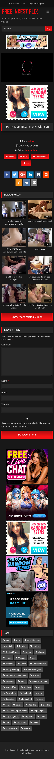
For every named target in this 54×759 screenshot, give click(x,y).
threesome (21, 722)
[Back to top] (45, 750)
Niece (40, 687)
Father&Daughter (34, 669)
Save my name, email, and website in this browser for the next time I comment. (25, 425)
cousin (8, 658)
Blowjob (22, 646)
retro (40, 693)
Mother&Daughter (40, 681)
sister (41, 699)
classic (41, 652)
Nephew (27, 687)
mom (25, 156)
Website (5, 404)
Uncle (35, 722)
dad (34, 658)
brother (36, 646)
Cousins (21, 658)
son (27, 163)
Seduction (10, 699)
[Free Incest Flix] (22, 12)
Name (5, 381)
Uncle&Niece (11, 728)
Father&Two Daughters (16, 675)
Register (40, 4)
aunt (18, 640)
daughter (9, 664)
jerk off (36, 675)
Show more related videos (27, 316)
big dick (9, 646)
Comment (6, 345)
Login (31, 4)
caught (28, 652)
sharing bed (26, 699)
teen (7, 722)
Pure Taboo (11, 693)
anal (7, 640)
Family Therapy (12, 669)
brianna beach (32, 150)
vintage (27, 728)
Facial (23, 664)
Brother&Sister (12, 652)
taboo (42, 716)
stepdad (46, 705)
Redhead (27, 693)
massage (10, 681)
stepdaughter (39, 711)
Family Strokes (39, 664)
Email (4, 392)
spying (18, 705)
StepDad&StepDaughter (16, 711)
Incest (11, 156)
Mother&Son (41, 156)
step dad (32, 705)
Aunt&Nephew (33, 640)
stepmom (29, 716)
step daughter (12, 716)
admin (31, 141)
